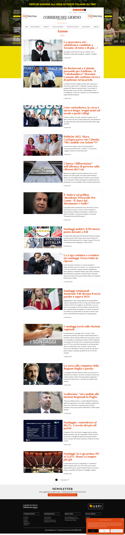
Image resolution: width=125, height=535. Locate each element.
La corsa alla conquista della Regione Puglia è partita (81, 367)
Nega (104, 530)
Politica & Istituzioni (57, 26)
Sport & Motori (86, 26)
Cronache (46, 26)
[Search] (85, 10)
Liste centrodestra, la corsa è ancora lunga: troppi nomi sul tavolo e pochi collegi (82, 110)
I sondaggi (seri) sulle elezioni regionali (82, 328)
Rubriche (96, 26)
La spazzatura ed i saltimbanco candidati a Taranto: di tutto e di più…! (81, 44)
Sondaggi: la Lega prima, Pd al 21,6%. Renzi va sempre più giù (81, 456)
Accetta (93, 530)
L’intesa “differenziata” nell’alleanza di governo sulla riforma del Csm (81, 166)
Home (26, 26)
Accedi (70, 12)
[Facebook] (74, 10)
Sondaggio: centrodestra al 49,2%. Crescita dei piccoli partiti (80, 425)
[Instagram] (76, 10)
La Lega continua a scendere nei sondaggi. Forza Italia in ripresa (81, 258)
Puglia (62, 35)
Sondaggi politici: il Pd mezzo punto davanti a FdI (82, 230)
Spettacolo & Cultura (72, 26)
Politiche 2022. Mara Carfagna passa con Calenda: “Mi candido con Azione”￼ (82, 139)
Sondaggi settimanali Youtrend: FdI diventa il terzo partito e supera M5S (82, 293)
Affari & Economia (35, 26)
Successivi (64, 480)
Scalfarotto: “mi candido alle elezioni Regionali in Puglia (81, 395)
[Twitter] (83, 10)
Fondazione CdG (82, 12)
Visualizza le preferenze (116, 530)
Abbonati (75, 12)
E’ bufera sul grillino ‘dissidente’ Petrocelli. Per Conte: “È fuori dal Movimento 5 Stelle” (80, 199)
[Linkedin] (78, 10)
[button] (122, 520)
